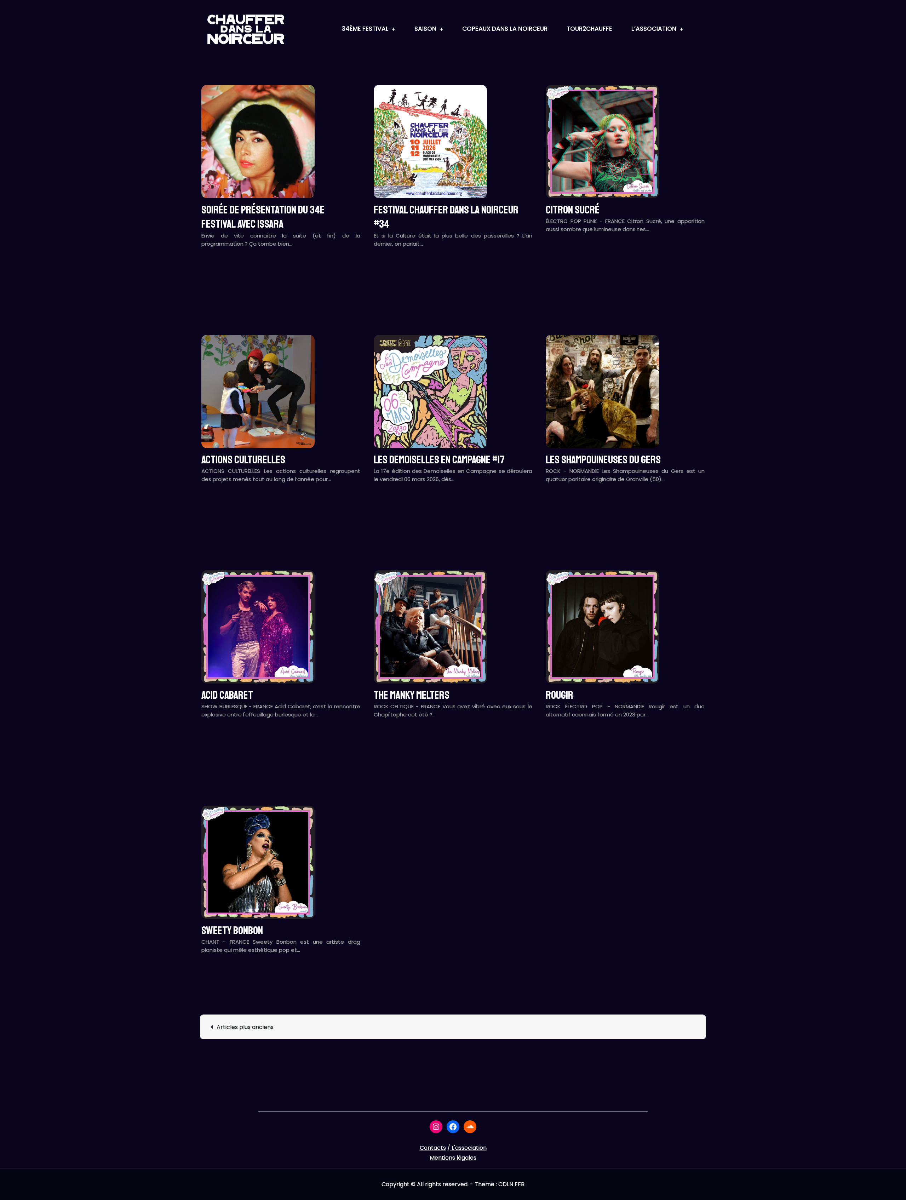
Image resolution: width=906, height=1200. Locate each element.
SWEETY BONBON (232, 930)
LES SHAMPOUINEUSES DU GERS (603, 460)
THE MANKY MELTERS (411, 695)
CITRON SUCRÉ (573, 210)
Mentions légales (453, 1158)
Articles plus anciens (245, 1027)
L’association (653, 28)
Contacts (433, 1148)
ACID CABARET (227, 695)
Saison (425, 28)
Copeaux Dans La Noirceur (504, 28)
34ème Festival (365, 28)
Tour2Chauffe (589, 28)
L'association (469, 1148)
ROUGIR (559, 695)
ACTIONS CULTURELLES (243, 460)
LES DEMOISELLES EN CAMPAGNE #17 (439, 460)
